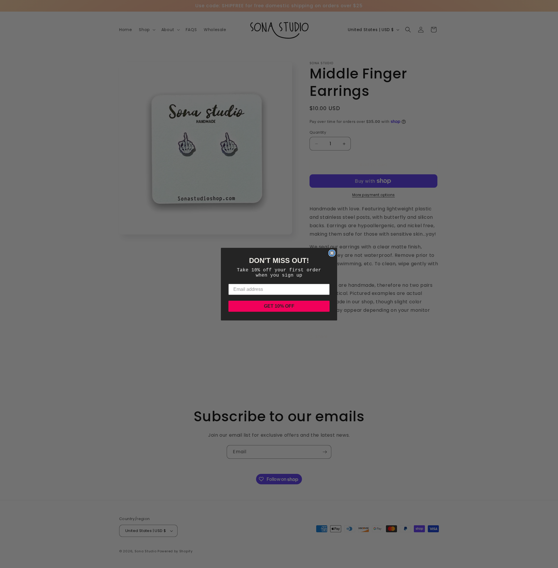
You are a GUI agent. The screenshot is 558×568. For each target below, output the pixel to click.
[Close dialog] (332, 253)
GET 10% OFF (279, 306)
